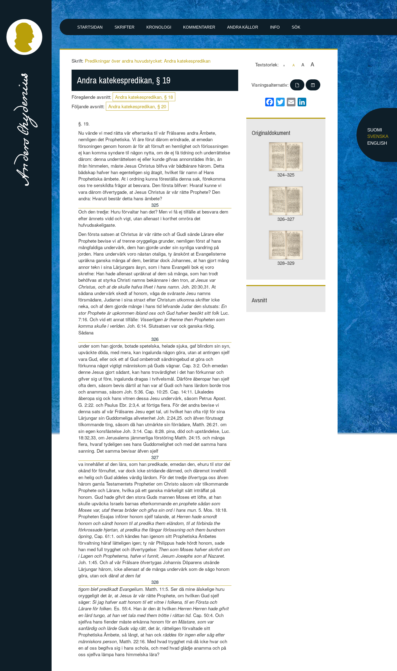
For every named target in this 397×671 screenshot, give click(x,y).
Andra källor (242, 27)
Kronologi (158, 27)
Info (275, 27)
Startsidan (90, 27)
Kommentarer (199, 27)
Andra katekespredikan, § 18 (144, 96)
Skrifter (124, 27)
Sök (296, 27)
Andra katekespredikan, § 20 (137, 106)
